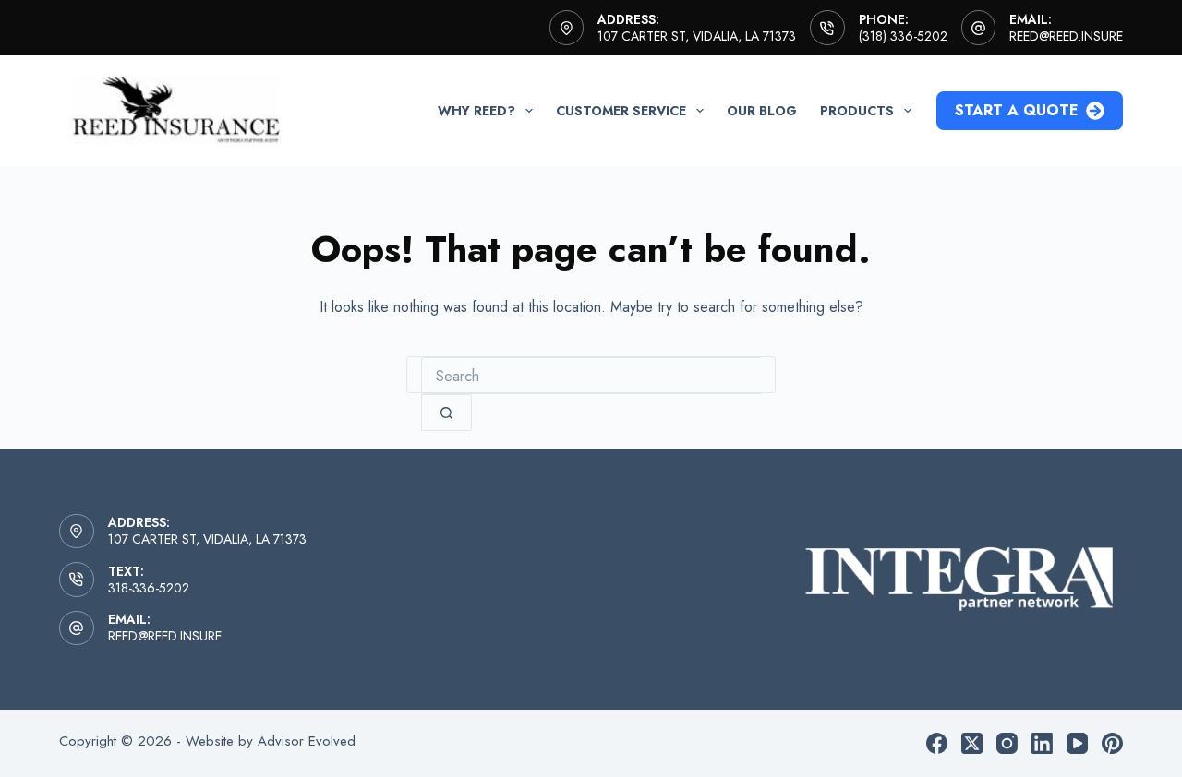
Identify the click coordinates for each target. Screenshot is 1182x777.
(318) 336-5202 (903, 36)
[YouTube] (1077, 743)
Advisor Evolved (307, 741)
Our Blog (762, 111)
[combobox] (591, 375)
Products (857, 111)
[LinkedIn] (1042, 743)
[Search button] (446, 412)
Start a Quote (1017, 110)
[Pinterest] (1112, 743)
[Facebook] (936, 743)
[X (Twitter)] (972, 743)
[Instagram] (1007, 743)
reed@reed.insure (1066, 36)
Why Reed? (476, 111)
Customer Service (621, 111)
